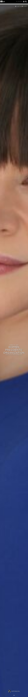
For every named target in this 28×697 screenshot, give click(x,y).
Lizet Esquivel (15, 691)
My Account (19, 1)
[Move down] (14, 695)
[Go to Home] (2, 2)
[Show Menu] (23, 1)
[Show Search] (25, 2)
